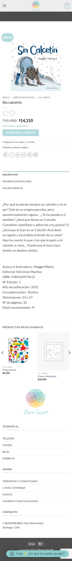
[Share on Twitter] (17, 155)
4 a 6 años (44, 97)
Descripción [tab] (10, 174)
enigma (24, 147)
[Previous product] (12, 113)
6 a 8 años (30, 142)
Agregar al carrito (20, 132)
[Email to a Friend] (23, 155)
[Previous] (3, 359)
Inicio (6, 97)
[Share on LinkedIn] (36, 155)
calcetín (16, 147)
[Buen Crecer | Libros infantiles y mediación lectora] (36, 6)
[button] (5, 6)
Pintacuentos (9, 370)
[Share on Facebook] (11, 155)
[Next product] (5, 113)
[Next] (69, 359)
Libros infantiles (23, 97)
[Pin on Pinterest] (29, 155)
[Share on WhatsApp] (5, 155)
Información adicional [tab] (17, 181)
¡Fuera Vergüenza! (47, 376)
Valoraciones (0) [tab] (13, 188)
